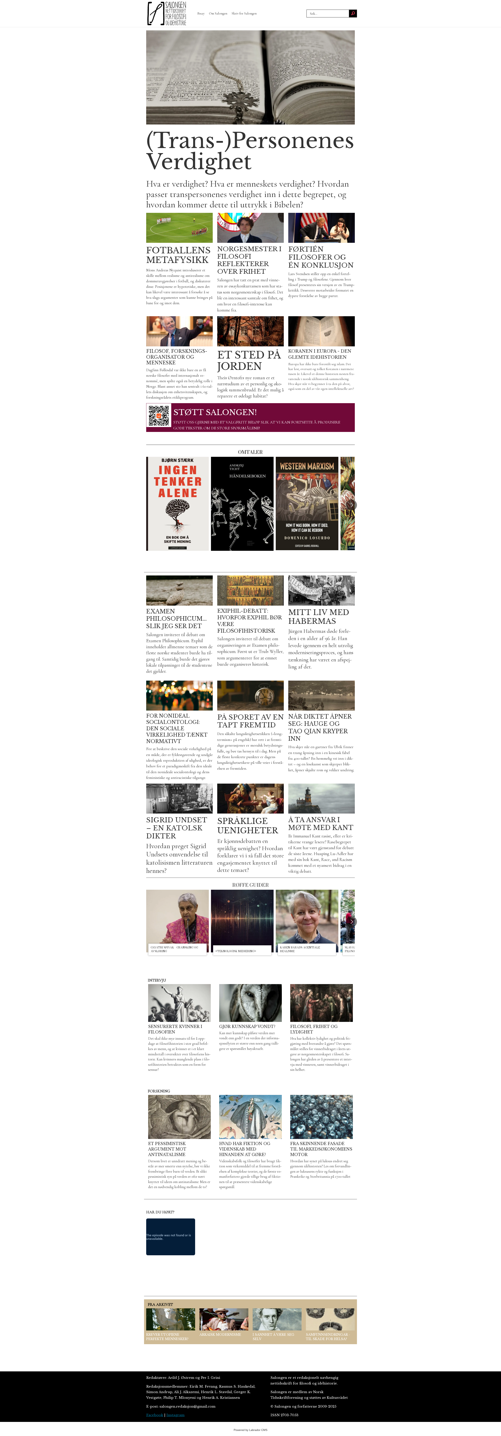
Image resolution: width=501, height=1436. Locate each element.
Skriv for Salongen (244, 13)
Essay (201, 13)
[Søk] (353, 13)
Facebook (154, 1415)
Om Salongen (218, 13)
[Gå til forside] (166, 13)
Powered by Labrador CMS (250, 1429)
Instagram (175, 1415)
